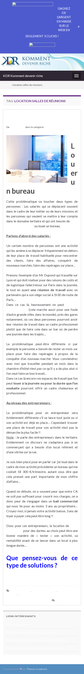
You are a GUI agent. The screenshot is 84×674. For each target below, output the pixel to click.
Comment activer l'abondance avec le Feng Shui (36, 640)
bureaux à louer (21, 590)
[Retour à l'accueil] (42, 62)
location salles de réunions (36, 594)
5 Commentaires (67, 600)
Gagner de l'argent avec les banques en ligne (34, 648)
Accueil (7, 84)
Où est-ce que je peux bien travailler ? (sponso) (34, 118)
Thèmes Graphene (37, 669)
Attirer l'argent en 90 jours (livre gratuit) (31, 632)
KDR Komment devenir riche (23, 76)
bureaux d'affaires (44, 590)
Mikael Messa (17, 127)
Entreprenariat (52, 127)
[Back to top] (75, 665)
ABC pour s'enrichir (18, 624)
